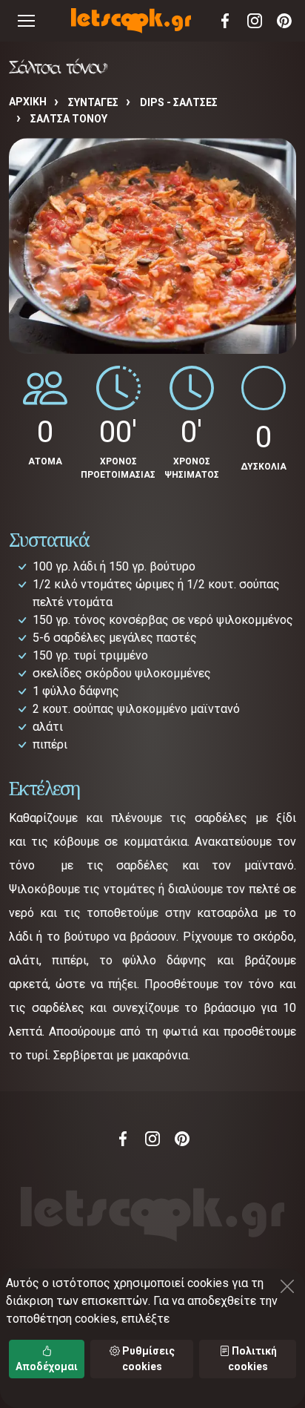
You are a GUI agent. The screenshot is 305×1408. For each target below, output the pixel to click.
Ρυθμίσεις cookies (147, 1358)
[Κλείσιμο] (287, 1286)
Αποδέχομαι (47, 1366)
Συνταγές (93, 102)
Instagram (255, 21)
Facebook (225, 21)
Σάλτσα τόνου (68, 119)
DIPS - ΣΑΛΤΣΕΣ (179, 102)
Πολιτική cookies (252, 1358)
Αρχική (28, 102)
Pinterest (284, 21)
